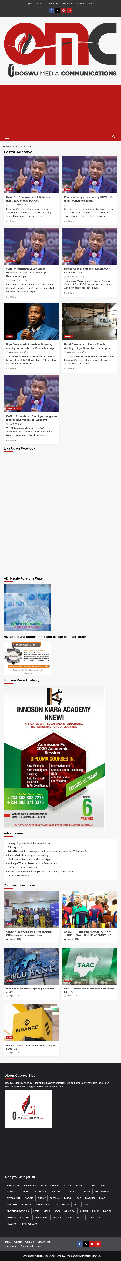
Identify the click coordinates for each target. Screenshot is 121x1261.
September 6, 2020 (16, 352)
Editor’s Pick (44, 1241)
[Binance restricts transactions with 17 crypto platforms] (31, 1022)
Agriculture (13, 1185)
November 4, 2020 (74, 205)
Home (7, 1241)
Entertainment (102, 1192)
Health (9, 189)
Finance (42, 1198)
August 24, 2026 (15, 939)
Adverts (18, 1241)
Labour (65, 1204)
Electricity (84, 1192)
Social (69, 1217)
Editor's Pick (40, 1192)
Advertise (67, 3)
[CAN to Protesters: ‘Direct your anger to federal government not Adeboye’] (31, 393)
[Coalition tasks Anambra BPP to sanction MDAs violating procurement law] (31, 909)
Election (70, 1192)
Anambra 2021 (30, 1185)
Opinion (80, 3)
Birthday (67, 1185)
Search (90, 3)
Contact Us (53, 3)
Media (36, 1211)
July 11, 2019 (14, 424)
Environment (13, 1198)
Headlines (90, 1198)
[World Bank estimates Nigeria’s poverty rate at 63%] (31, 966)
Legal (77, 1204)
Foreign (68, 1198)
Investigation (43, 1204)
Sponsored (27, 1245)
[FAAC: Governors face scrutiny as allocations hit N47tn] (89, 966)
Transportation (30, 1224)
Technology (93, 1217)
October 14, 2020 (15, 280)
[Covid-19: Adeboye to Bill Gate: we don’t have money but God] (31, 174)
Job (56, 1204)
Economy (24, 1192)
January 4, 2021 (15, 205)
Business (80, 1185)
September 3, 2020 (74, 352)
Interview (26, 1204)
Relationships (42, 1217)
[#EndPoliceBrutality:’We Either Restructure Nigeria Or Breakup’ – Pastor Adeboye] (31, 246)
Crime (102, 1185)
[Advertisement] (60, 109)
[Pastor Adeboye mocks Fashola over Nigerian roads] (89, 246)
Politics (107, 1211)
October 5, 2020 (73, 277)
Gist (79, 1198)
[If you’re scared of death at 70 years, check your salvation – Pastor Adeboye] (31, 321)
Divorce (11, 1192)
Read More (11, 221)
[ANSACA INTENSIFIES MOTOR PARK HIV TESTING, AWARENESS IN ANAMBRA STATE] (89, 909)
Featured (29, 1198)
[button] (7, 137)
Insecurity (11, 261)
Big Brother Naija (49, 1185)
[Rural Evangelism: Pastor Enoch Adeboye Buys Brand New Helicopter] (89, 321)
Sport (80, 1217)
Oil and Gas (69, 1211)
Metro (47, 1211)
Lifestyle (88, 1204)
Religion (68, 336)
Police (95, 1211)
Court (92, 1185)
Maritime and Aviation (18, 1211)
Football (55, 1198)
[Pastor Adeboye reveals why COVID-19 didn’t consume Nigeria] (89, 174)
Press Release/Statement (19, 1217)
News (67, 189)
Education (56, 1192)
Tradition (12, 1224)
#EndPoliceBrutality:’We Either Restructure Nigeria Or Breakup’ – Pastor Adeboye (27, 272)
